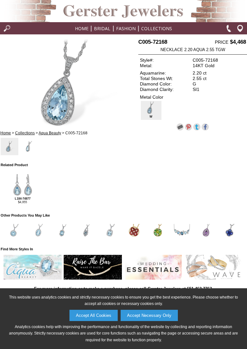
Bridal (102, 28)
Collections (156, 28)
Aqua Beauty (50, 133)
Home (81, 28)
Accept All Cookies (93, 315)
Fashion (126, 28)
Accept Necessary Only (149, 315)
